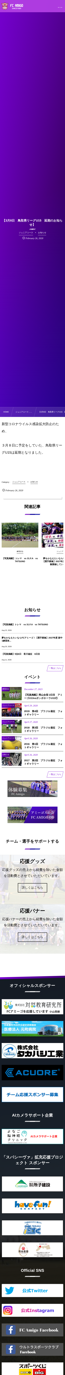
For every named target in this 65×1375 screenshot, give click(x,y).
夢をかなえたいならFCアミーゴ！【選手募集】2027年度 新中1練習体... (32, 639)
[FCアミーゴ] (15, 6)
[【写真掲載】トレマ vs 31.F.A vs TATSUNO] (20, 535)
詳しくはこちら (32, 887)
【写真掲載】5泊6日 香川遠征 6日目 (21, 654)
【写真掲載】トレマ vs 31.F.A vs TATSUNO (20, 560)
